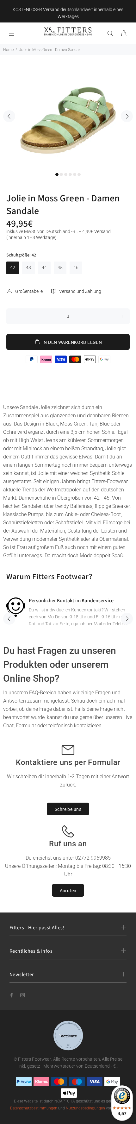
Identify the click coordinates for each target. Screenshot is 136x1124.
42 (12, 267)
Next (127, 116)
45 (60, 267)
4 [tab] (70, 174)
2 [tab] (61, 174)
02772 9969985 (93, 858)
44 (44, 267)
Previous (9, 116)
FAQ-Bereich (42, 693)
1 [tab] (57, 174)
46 (75, 267)
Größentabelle (29, 291)
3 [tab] (65, 174)
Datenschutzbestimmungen (33, 1108)
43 (28, 267)
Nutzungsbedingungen (85, 1108)
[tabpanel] (68, 111)
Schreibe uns (68, 809)
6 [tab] (79, 174)
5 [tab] (74, 174)
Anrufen (68, 890)
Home (8, 49)
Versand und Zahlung (80, 291)
